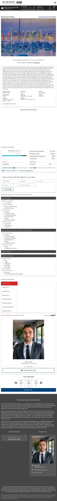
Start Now (37, 63)
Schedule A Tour (28, 390)
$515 (53, 158)
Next (41, 383)
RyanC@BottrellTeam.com (41, 470)
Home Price (4, 161)
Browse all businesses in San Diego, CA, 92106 (12, 315)
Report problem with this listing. (28, 109)
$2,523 (53, 154)
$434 (53, 156)
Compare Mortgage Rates (26, 170)
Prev (16, 383)
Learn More (47, 17)
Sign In (23, 177)
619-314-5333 (29, 366)
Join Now (6, 189)
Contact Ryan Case (29, 370)
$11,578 (52, 151)
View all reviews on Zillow (14, 439)
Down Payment (32, 161)
